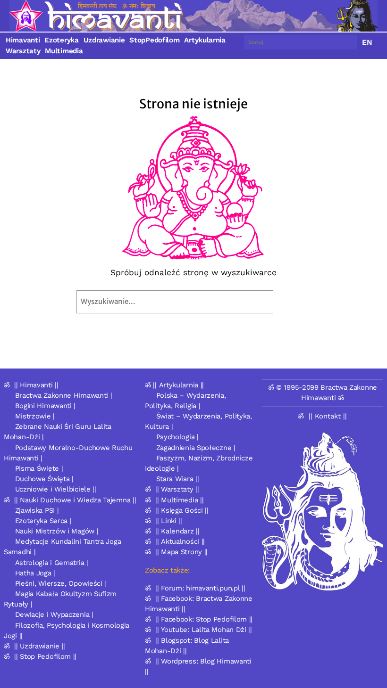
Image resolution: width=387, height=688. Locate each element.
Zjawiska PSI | (37, 510)
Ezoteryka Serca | (43, 520)
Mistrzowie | (35, 416)
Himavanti (23, 40)
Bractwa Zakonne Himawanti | (63, 395)
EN (367, 42)
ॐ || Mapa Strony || (176, 552)
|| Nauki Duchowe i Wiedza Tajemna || (75, 500)
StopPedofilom (154, 40)
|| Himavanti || (36, 385)
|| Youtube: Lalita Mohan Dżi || (203, 629)
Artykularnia (204, 40)
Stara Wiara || (177, 479)
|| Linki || (168, 520)
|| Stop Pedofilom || (45, 656)
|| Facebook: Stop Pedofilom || (203, 619)
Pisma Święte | (39, 468)
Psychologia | (177, 437)
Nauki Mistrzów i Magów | (57, 531)
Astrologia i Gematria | (51, 562)
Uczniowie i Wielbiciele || (55, 489)
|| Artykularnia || (178, 385)
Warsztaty (23, 51)
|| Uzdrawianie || (39, 646)
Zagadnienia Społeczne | (196, 447)
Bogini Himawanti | (45, 405)
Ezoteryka (61, 40)
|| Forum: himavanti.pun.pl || (200, 588)
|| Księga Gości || (182, 510)
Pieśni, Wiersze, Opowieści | (61, 583)
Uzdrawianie (104, 40)
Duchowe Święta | (44, 479)
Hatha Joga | (35, 573)
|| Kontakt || (328, 416)
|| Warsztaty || (177, 489)
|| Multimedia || (179, 500)
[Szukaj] (294, 301)
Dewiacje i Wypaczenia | (54, 614)
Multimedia (64, 51)
